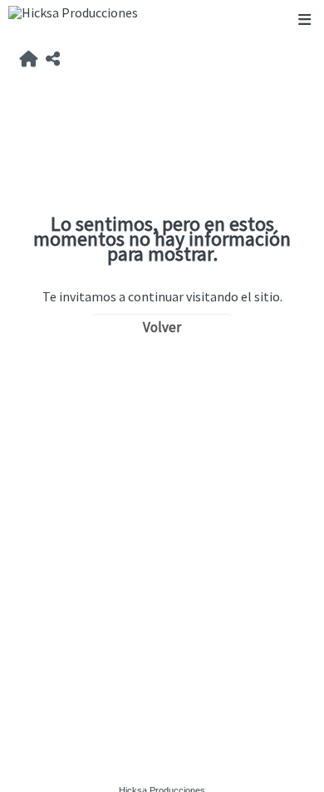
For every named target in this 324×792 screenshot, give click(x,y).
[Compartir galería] (53, 59)
